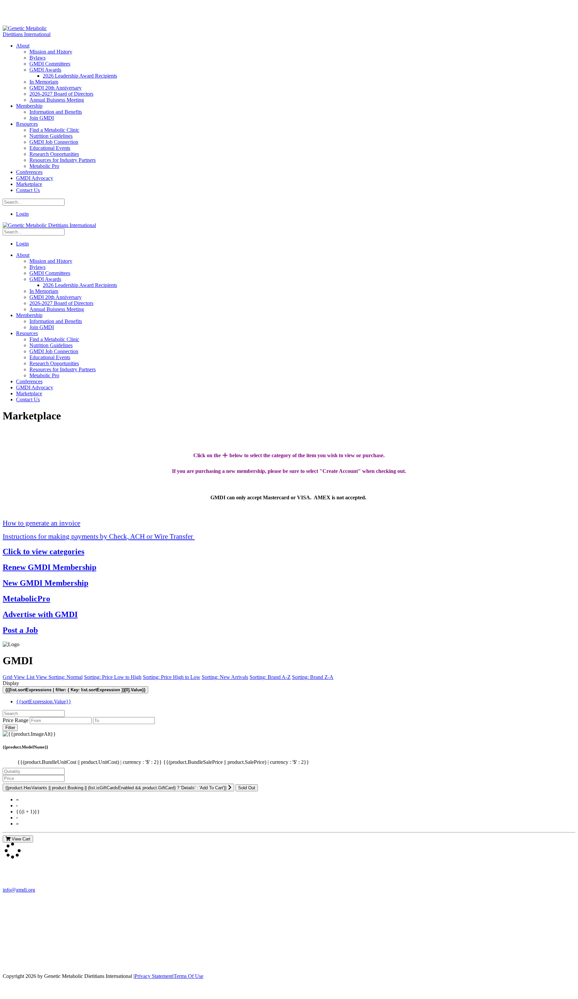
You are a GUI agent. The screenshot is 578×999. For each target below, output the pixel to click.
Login (22, 214)
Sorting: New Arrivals (225, 677)
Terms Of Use (188, 976)
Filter (10, 727)
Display (11, 683)
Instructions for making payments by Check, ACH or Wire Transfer (99, 536)
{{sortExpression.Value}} (43, 701)
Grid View (14, 677)
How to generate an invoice (41, 523)
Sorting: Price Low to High (112, 677)
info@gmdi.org (19, 890)
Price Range (15, 720)
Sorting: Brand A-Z (270, 677)
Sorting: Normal (66, 677)
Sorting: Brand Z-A (312, 677)
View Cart (20, 838)
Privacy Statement (153, 976)
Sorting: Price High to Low (171, 677)
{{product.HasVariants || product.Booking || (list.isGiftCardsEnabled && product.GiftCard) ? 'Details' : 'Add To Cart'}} (115, 787)
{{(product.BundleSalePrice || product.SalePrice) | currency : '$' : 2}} (236, 762)
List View (37, 677)
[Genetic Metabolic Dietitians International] (31, 34)
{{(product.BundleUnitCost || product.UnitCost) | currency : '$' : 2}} (90, 762)
